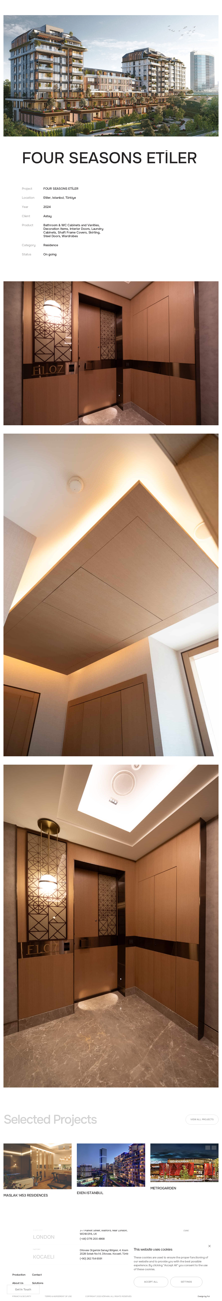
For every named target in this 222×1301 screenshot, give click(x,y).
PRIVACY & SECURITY (21, 1296)
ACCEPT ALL (151, 1281)
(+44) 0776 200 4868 (92, 1238)
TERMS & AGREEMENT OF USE (58, 1296)
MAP (186, 1230)
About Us (17, 1283)
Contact (37, 1274)
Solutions (37, 1283)
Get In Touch (23, 1289)
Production (18, 1274)
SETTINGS (186, 1281)
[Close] (209, 1246)
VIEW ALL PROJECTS (202, 1119)
